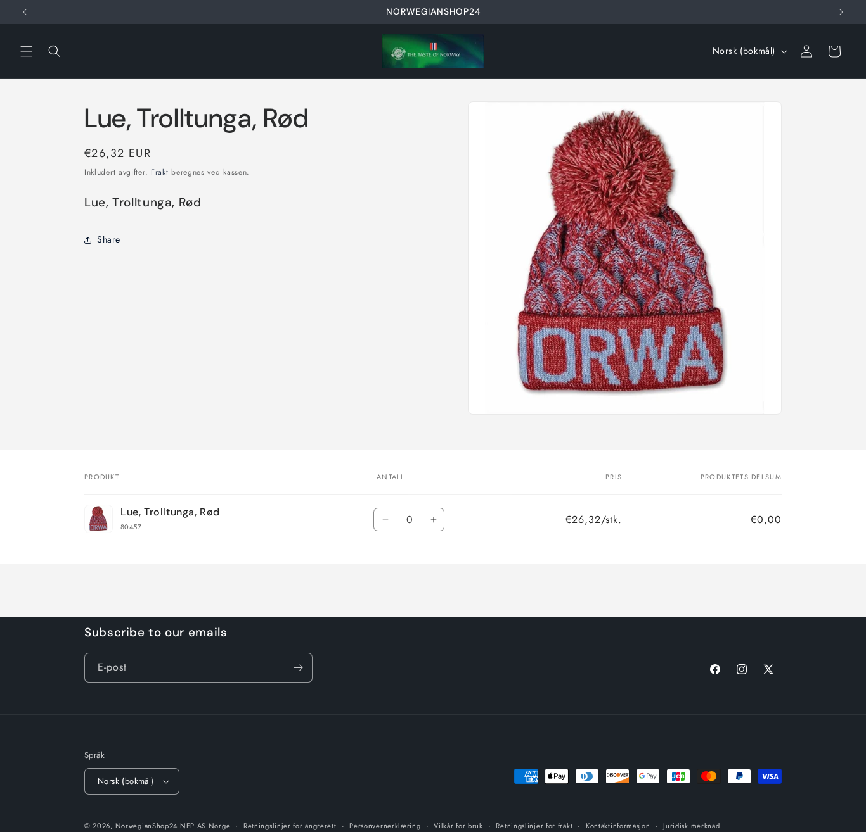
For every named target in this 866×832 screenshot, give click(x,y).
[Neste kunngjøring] (841, 12)
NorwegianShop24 (147, 826)
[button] (27, 51)
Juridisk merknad (691, 825)
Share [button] (108, 239)
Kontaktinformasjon (618, 825)
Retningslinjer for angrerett (290, 825)
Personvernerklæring (384, 825)
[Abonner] (298, 668)
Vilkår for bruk (458, 825)
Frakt (160, 172)
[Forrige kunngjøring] (25, 12)
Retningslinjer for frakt (534, 825)
